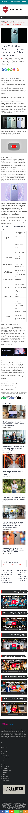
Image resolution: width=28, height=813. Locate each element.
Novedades (21, 61)
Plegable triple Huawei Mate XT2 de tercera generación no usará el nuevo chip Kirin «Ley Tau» (13, 423)
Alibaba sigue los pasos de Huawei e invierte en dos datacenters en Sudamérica (13, 473)
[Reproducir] (3, 607)
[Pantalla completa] (24, 607)
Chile (8, 60)
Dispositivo (13, 60)
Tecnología (19, 63)
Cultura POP (6, 755)
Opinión (3, 63)
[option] (18, 2)
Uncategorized (7, 782)
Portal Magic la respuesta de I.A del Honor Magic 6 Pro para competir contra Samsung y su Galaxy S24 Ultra (6, 576)
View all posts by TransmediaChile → (13, 564)
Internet (9, 61)
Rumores (5, 776)
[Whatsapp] (8, 68)
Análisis (3, 60)
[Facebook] (3, 68)
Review (5, 772)
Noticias (15, 61)
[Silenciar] (22, 607)
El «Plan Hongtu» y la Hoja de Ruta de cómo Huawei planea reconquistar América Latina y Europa (13, 448)
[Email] (11, 68)
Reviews (5, 774)
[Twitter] (5, 68)
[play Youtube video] (14, 146)
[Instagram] (14, 68)
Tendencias (4, 64)
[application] (14, 602)
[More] (18, 68)
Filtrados (3, 61)
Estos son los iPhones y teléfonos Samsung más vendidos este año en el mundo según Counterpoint (13, 550)
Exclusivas (20, 60)
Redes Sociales (11, 63)
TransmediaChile (18, 58)
